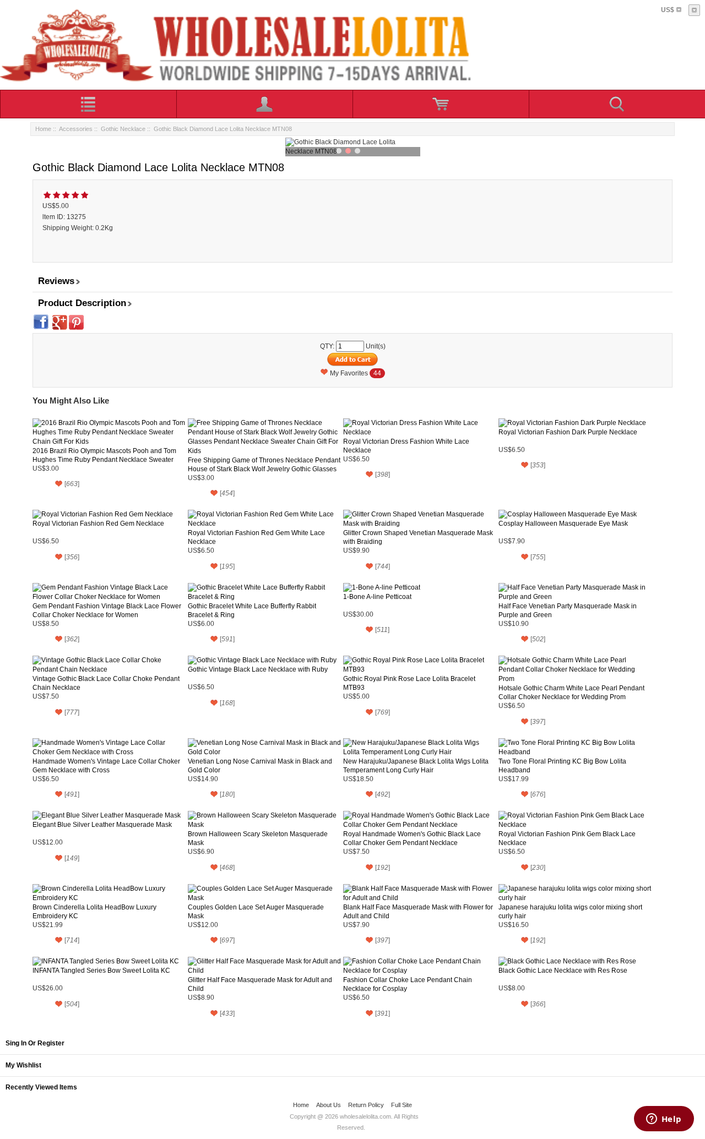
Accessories (76, 129)
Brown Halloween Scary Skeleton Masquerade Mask (258, 838)
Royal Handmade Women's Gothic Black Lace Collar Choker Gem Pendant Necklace (412, 838)
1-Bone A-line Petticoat (377, 597)
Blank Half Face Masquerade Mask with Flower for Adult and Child (418, 911)
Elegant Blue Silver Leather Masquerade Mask (102, 825)
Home (43, 129)
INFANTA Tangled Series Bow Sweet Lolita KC (101, 970)
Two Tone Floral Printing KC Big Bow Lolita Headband (562, 765)
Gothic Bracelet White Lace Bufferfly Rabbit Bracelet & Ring (252, 610)
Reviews (56, 281)
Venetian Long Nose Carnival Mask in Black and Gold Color (260, 765)
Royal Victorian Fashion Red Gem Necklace (98, 523)
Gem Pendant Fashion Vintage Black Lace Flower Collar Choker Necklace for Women (106, 610)
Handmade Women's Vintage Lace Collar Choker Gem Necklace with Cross (106, 765)
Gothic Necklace (123, 129)
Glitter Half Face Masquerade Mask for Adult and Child (260, 984)
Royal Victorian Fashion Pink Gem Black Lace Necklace (567, 838)
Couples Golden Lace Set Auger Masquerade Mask (256, 911)
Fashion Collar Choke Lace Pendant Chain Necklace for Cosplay (407, 984)
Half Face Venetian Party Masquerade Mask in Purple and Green (567, 610)
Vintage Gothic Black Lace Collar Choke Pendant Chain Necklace (106, 683)
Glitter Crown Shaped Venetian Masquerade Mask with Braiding (418, 537)
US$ (667, 10)
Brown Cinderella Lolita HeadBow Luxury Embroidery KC (94, 911)
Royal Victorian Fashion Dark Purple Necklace (567, 432)
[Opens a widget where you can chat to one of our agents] (663, 1119)
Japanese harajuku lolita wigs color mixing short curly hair (570, 911)
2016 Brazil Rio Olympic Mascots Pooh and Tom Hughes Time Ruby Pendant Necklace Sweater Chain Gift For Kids (104, 455)
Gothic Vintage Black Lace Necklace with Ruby (258, 669)
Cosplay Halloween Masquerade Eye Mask (563, 523)
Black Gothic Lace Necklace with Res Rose (562, 970)
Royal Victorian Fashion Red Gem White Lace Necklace (256, 537)
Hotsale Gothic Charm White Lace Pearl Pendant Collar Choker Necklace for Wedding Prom (571, 692)
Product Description (82, 303)
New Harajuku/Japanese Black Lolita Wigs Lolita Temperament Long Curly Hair (416, 765)
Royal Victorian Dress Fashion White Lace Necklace (406, 446)
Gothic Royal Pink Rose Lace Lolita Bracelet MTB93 (409, 683)
